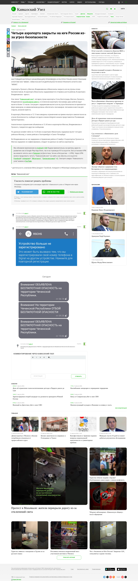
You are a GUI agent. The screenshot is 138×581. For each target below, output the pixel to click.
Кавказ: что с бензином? (20, 22)
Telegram (36, 153)
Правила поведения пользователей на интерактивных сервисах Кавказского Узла (50, 577)
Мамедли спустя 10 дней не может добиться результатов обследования (112, 437)
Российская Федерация (56, 16)
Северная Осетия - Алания (83, 16)
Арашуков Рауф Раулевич (101, 236)
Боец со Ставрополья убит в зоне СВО (85, 396)
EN (126, 2)
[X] (8, 42)
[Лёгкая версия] (119, 2)
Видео (79, 2)
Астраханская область (53, 14)
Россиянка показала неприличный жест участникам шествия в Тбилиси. (65, 552)
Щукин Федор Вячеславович (102, 262)
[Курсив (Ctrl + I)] (36, 357)
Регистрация (38, 376)
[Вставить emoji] (49, 357)
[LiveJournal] (8, 49)
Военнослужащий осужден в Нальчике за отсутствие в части (107, 71)
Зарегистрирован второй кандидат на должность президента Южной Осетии (38, 397)
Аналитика (40, 2)
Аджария (20, 14)
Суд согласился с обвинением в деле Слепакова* (105, 134)
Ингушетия (90, 14)
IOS (46, 148)
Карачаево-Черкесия (17, 16)
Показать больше (69, 557)
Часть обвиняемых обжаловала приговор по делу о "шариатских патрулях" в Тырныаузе (107, 102)
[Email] (8, 52)
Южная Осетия (119, 16)
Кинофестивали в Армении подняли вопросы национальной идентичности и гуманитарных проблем (83, 439)
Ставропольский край (102, 16)
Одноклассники (49, 158)
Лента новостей (22, 26)
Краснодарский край (30, 16)
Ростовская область (69, 16)
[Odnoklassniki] (8, 46)
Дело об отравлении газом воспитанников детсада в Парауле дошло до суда (107, 119)
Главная (13, 26)
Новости (14, 2)
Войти (123, 8)
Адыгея (27, 14)
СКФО (93, 16)
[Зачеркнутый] (44, 357)
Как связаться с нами (82, 569)
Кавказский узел (27, 99)
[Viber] (8, 39)
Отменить (78, 376)
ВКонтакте (36, 158)
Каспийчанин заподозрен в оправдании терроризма (89, 388)
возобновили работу (31, 102)
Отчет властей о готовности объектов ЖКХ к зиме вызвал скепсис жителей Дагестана (108, 52)
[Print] (8, 55)
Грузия (76, 14)
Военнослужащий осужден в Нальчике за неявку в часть (91, 405)
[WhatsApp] (8, 36)
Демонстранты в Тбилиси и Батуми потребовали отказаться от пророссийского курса (24, 438)
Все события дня (121, 408)
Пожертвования (96, 569)
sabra (25, 213)
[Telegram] (8, 33)
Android (40, 148)
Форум (64, 2)
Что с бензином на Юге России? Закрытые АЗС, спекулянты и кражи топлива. (107, 552)
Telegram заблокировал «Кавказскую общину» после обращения (106, 513)
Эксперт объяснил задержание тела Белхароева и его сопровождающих (104, 168)
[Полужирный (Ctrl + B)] (33, 357)
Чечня (112, 16)
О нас (72, 569)
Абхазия (14, 14)
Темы (23, 2)
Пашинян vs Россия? (69, 22)
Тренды (30, 2)
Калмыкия (110, 14)
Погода (101, 2)
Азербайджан (34, 14)
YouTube (28, 161)
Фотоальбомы (90, 2)
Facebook (17, 158)
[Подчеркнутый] (40, 357)
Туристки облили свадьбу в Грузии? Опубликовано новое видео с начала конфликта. (107, 478)
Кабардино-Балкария (100, 14)
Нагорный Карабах (43, 16)
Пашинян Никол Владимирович (103, 210)
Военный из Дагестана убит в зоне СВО (27, 405)
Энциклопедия (53, 2)
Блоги (72, 2)
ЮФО (23, 19)
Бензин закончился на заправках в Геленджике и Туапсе (53, 437)
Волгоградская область (67, 14)
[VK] (8, 30)
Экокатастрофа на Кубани (118, 22)
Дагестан (83, 14)
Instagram (26, 158)
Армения (42, 14)
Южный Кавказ (16, 19)
